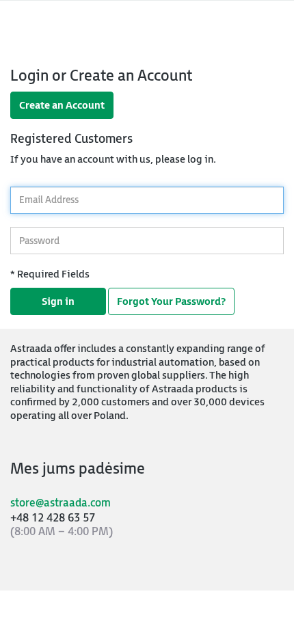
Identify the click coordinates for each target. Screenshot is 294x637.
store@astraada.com (60, 503)
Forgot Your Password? (171, 301)
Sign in (58, 301)
